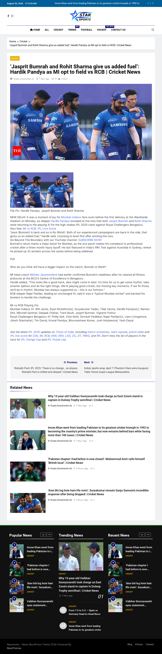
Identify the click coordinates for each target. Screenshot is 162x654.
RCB (47, 335)
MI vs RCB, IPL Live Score (39, 228)
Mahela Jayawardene (43, 274)
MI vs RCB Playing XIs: (24, 305)
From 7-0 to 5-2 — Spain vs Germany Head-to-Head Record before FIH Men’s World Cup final (86, 614)
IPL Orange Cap (31, 339)
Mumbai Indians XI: (22, 309)
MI (41, 335)
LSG (67, 335)
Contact (150, 644)
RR (98, 335)
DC (74, 335)
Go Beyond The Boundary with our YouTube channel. (44, 240)
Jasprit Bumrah (118, 221)
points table (136, 332)
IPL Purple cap (56, 339)
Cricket (58, 29)
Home (36, 29)
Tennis (73, 28)
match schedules (98, 332)
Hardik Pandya (60, 221)
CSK (35, 335)
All (47, 29)
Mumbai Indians (71, 217)
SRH (60, 335)
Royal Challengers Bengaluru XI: (30, 316)
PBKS (85, 335)
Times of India (65, 332)
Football (86, 29)
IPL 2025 (34, 332)
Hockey (103, 28)
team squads (119, 332)
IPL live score (18, 335)
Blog (130, 644)
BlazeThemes (14, 648)
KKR (53, 335)
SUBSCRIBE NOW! (90, 240)
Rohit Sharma (143, 221)
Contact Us (118, 29)
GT (79, 335)
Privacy (139, 644)
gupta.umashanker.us (23, 78)
